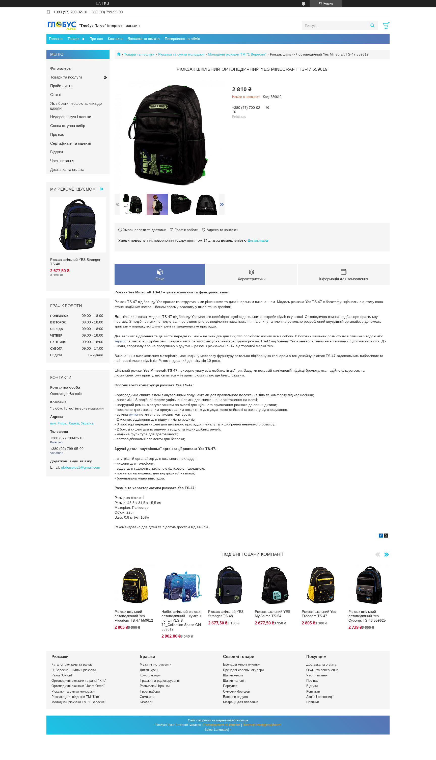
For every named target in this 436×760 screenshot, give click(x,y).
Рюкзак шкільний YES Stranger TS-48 (225, 614)
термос (120, 341)
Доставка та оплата (144, 39)
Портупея (230, 686)
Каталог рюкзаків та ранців (72, 664)
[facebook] (381, 536)
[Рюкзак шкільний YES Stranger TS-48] (228, 585)
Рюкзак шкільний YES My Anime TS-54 (272, 614)
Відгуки (56, 152)
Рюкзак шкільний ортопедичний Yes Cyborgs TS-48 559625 (367, 616)
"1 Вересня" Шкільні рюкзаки (73, 670)
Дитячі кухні (149, 670)
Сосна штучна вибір (67, 125)
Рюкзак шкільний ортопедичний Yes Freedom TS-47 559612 (134, 616)
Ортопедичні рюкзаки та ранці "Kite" (78, 680)
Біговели (146, 702)
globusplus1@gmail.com (80, 467)
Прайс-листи (61, 86)
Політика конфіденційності (262, 725)
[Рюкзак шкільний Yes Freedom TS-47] (322, 585)
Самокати (147, 697)
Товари (73, 39)
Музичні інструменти (155, 664)
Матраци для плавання (240, 702)
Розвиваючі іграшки (155, 686)
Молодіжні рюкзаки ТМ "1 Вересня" (237, 54)
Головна (56, 39)
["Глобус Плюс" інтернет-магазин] (61, 25)
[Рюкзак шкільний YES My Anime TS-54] (275, 585)
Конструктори (150, 675)
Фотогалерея (61, 68)
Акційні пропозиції (320, 697)
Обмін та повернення (322, 670)
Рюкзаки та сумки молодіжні (181, 54)
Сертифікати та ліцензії (70, 143)
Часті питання (62, 161)
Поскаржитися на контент (221, 725)
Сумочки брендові (237, 691)
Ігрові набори (150, 691)
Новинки (312, 702)
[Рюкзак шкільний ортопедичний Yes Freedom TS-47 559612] (135, 585)
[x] (386, 536)
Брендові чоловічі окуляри (243, 670)
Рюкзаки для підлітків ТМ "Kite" (75, 697)
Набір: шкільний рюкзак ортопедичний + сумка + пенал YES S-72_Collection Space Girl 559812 (181, 620)
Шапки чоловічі (234, 680)
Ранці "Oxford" (62, 675)
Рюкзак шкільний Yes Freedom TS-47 (319, 614)
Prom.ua (242, 720)
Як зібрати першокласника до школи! (76, 105)
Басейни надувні (236, 697)
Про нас (96, 39)
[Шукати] (372, 25)
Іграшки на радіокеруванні (160, 680)
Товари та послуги (139, 54)
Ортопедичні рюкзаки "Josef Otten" (78, 686)
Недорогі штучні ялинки (70, 117)
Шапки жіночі (233, 675)
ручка (133, 414)
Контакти (115, 39)
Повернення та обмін (182, 39)
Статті (55, 94)
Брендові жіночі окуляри (241, 664)
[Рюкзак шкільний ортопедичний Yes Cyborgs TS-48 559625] (369, 585)
